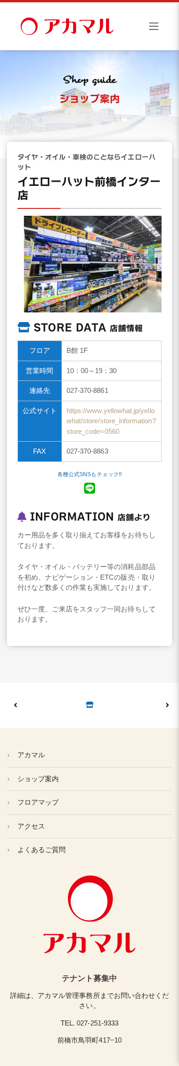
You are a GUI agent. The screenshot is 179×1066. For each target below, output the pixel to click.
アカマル (31, 755)
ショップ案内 (38, 779)
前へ (151, 705)
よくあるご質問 (41, 849)
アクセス (31, 826)
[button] (67, 303)
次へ (27, 705)
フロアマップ (38, 802)
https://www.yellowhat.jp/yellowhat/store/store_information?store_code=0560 (111, 421)
